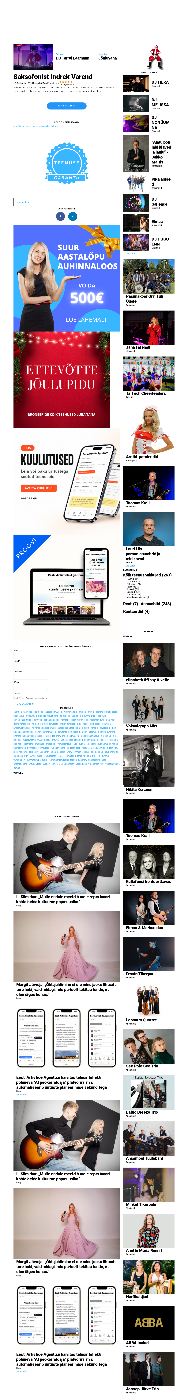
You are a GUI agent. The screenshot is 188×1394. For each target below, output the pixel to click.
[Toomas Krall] (148, 483)
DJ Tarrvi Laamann (72, 58)
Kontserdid (157, 166)
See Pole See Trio (142, 1066)
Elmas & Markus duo (144, 927)
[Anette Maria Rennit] (148, 1231)
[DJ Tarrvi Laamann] (33, 56)
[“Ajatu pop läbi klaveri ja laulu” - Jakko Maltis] (136, 153)
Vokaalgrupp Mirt (141, 726)
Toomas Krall (138, 502)
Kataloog (25, 38)
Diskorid (156, 86)
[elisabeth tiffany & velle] (148, 660)
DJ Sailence (159, 202)
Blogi (55, 38)
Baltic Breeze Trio (142, 1112)
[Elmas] (136, 223)
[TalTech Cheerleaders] (148, 373)
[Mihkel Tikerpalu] (148, 1184)
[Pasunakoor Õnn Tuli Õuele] (148, 276)
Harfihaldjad (137, 1296)
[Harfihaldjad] (148, 1277)
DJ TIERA (160, 82)
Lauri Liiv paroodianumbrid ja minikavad (143, 553)
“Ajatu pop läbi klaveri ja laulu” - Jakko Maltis (161, 152)
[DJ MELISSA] (136, 103)
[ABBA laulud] (148, 1323)
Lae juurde (21, 1094)
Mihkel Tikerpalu (141, 1204)
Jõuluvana (107, 58)
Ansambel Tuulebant (144, 1158)
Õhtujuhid (130, 351)
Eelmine (60, 54)
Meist (63, 38)
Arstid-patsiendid (142, 456)
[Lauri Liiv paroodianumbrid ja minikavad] (148, 529)
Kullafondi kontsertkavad (148, 881)
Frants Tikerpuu (140, 973)
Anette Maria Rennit (144, 1250)
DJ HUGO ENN (160, 241)
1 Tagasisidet (67, 84)
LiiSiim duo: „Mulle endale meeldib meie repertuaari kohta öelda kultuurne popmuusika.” (63, 899)
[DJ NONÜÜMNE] (136, 124)
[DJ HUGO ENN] (136, 243)
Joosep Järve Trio (142, 1388)
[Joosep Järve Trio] (148, 1369)
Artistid (129, 397)
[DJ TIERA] (136, 84)
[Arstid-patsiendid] (148, 428)
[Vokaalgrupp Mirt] (148, 706)
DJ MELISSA (160, 102)
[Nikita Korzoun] (148, 761)
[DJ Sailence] (136, 203)
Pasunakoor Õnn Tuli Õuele (144, 299)
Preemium (75, 38)
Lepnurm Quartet (141, 1019)
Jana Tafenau (138, 347)
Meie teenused (41, 38)
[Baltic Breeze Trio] (148, 1092)
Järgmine (102, 54)
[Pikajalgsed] (136, 183)
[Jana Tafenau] (148, 327)
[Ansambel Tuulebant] (148, 1138)
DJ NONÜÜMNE (161, 122)
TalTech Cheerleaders (146, 393)
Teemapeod (131, 460)
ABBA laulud (137, 1342)
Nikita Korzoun (139, 789)
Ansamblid (38, 83)
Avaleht (14, 38)
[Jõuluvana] (154, 56)
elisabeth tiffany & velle (147, 679)
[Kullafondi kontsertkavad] (148, 862)
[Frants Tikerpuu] (148, 954)
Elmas (157, 221)
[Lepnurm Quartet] (148, 1000)
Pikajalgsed (161, 182)
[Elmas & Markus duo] (148, 908)
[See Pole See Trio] (148, 1046)
